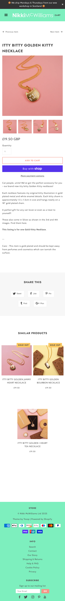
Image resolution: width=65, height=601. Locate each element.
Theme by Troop (21, 519)
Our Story (32, 555)
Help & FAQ (33, 563)
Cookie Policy (32, 567)
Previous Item (11, 32)
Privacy (32, 571)
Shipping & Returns (32, 559)
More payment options (32, 175)
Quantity (6, 145)
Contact (32, 551)
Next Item (55, 32)
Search (32, 546)
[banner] (32, 15)
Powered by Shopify (41, 519)
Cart (57, 15)
